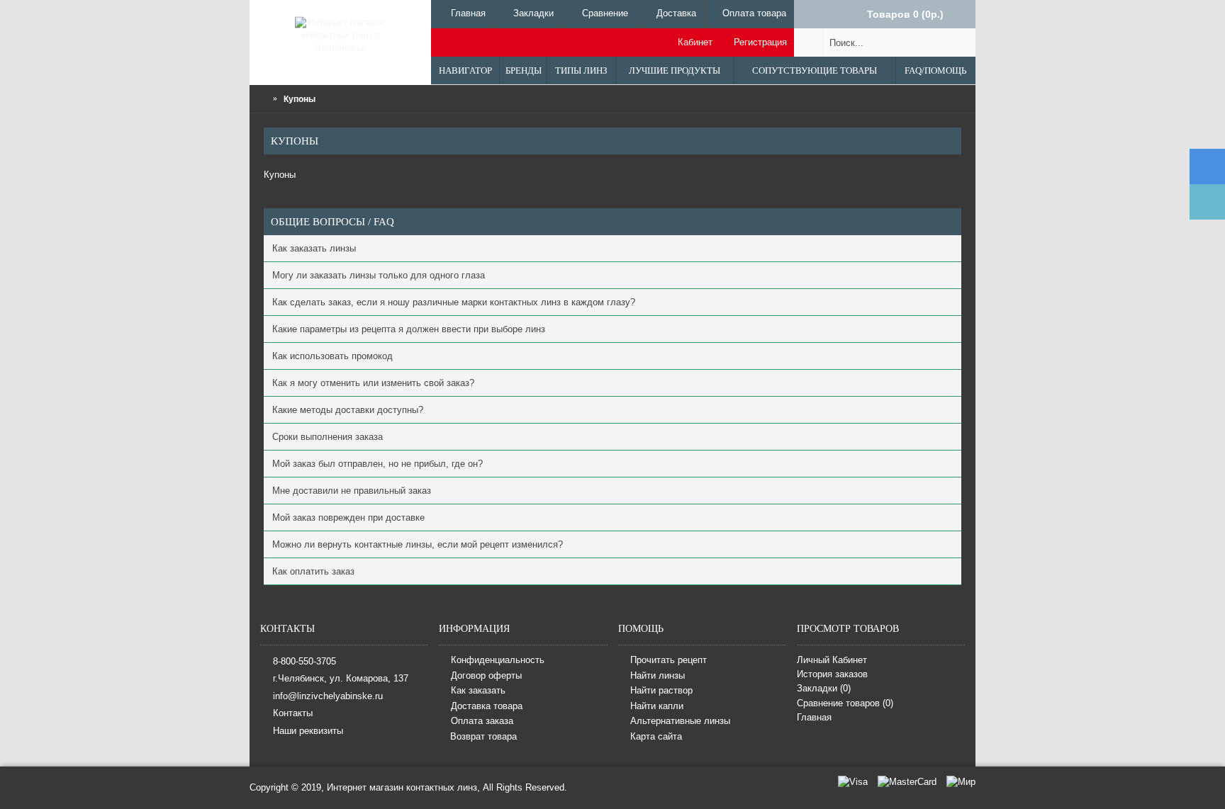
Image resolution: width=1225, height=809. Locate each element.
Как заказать (478, 690)
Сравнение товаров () (845, 703)
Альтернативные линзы (680, 721)
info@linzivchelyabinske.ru (328, 695)
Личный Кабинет (832, 660)
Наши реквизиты (308, 730)
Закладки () (824, 688)
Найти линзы (657, 675)
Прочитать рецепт (668, 660)
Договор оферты (486, 675)
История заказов (832, 674)
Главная (814, 717)
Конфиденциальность (497, 660)
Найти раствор (661, 690)
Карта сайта (656, 736)
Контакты (293, 713)
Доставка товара (486, 706)
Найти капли (656, 706)
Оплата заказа (482, 721)
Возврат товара (483, 736)
